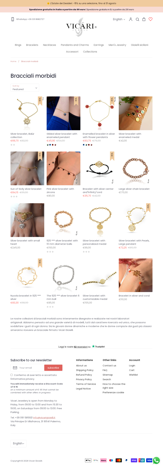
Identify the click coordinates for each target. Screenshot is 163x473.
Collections (90, 51)
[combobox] (25, 88)
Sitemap (108, 374)
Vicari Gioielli (35, 460)
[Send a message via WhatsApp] (156, 460)
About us (81, 365)
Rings (18, 45)
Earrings (99, 45)
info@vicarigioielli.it (44, 417)
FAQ (105, 370)
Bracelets (32, 45)
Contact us (109, 365)
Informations (84, 360)
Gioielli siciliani (139, 45)
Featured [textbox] (18, 89)
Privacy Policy (84, 379)
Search (107, 379)
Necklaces (49, 45)
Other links (109, 360)
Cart (132, 370)
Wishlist (133, 374)
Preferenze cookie (113, 392)
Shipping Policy (84, 370)
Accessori (72, 51)
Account (134, 360)
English (117, 19)
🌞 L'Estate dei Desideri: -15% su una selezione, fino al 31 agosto (81, 3)
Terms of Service (86, 384)
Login (132, 365)
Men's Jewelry (117, 45)
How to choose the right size (114, 385)
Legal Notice (83, 388)
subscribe (53, 367)
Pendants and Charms (75, 45)
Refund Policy (84, 374)
